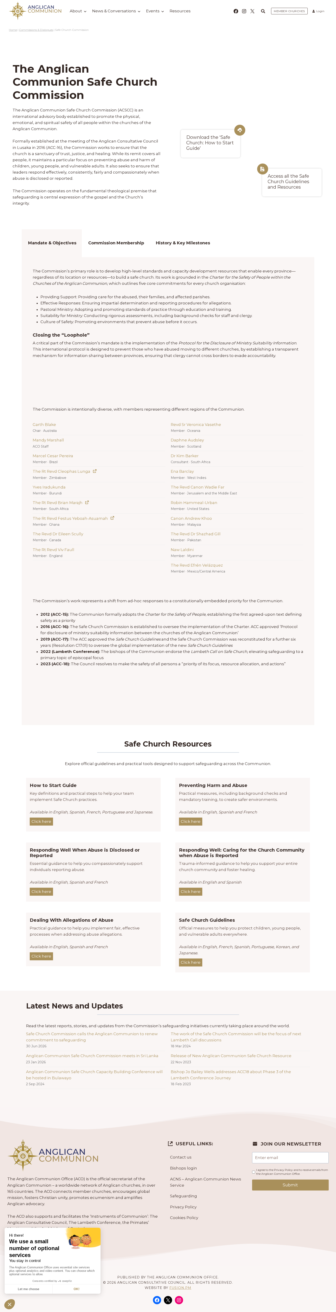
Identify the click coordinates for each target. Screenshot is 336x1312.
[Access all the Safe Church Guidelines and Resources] (292, 182)
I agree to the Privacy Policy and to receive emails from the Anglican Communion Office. (292, 1171)
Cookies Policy (184, 1217)
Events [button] (153, 11)
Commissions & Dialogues (36, 30)
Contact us (181, 1157)
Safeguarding (183, 1196)
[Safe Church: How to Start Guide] (210, 144)
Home (13, 30)
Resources (180, 11)
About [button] (76, 11)
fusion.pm (180, 1288)
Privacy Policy (183, 1207)
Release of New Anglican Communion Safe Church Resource (231, 1055)
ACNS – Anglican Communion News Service (205, 1182)
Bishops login (183, 1168)
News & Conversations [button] (114, 11)
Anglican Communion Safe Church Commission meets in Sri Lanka (92, 1055)
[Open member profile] (95, 471)
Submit (290, 1185)
